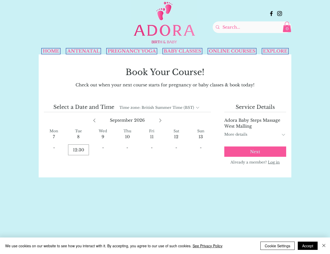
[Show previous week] (94, 120)
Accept (307, 245)
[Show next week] (160, 120)
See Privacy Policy (207, 245)
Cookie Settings (277, 245)
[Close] (324, 246)
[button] (287, 27)
